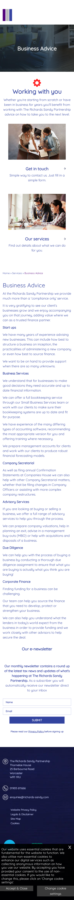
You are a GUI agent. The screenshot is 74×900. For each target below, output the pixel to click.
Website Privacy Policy (23, 809)
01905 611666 (18, 788)
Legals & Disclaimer (22, 814)
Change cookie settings (55, 891)
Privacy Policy (36, 731)
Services (17, 273)
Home (6, 273)
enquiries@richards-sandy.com (29, 797)
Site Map (16, 818)
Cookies (15, 823)
